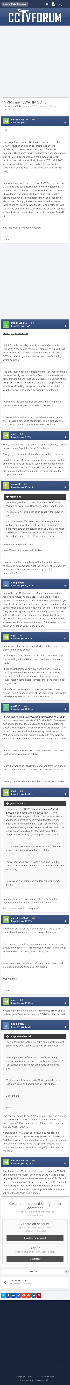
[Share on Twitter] (3, 1295)
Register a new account (35, 1238)
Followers (32, 1271)
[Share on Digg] (13, 1295)
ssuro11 (15, 484)
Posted (21, 122)
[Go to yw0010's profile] (6, 707)
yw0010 (15, 706)
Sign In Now (35, 1259)
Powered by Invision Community (35, 1380)
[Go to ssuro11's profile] (6, 485)
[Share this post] (65, 122)
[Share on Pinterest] (38, 1295)
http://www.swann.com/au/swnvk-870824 (42, 716)
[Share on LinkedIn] (33, 1295)
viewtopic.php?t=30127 (15, 333)
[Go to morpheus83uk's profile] (6, 121)
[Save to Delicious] (18, 1295)
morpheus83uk (14, 106)
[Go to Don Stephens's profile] (6, 324)
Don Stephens (19, 322)
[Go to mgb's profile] (6, 435)
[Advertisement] (35, 62)
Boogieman (17, 582)
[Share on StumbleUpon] (28, 1295)
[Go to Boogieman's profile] (6, 584)
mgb (13, 434)
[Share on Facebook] (8, 1295)
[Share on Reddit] (23, 1295)
